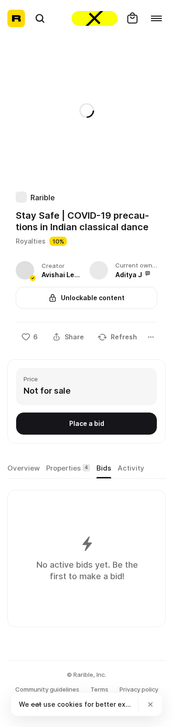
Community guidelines (47, 689)
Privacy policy (138, 689)
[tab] (23, 468)
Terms (99, 689)
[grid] (87, 558)
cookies (70, 704)
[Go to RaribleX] (95, 18)
